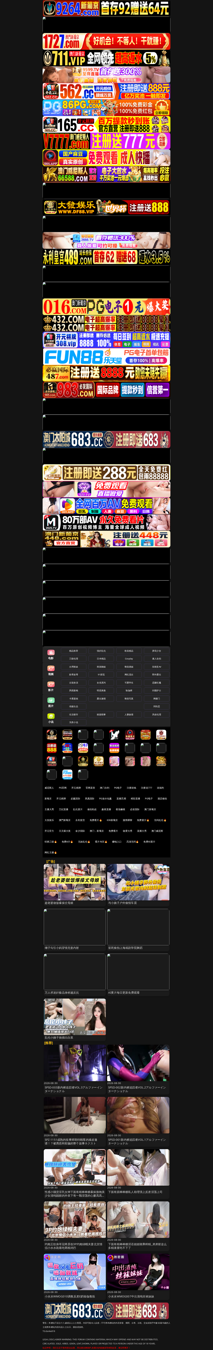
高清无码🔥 (132, 841)
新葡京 (48, 798)
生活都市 (73, 714)
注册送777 (146, 787)
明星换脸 (101, 690)
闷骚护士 (156, 690)
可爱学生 (129, 682)
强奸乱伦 (101, 650)
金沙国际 (80, 830)
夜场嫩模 (120, 809)
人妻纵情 (129, 714)
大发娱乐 (49, 820)
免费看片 (113, 830)
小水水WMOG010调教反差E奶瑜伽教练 (70, 1296)
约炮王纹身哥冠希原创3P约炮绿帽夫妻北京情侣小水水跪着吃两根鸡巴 (74, 1246)
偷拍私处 (92, 809)
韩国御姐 (101, 666)
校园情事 (101, 714)
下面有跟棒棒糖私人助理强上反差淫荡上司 (135, 1192)
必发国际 (135, 809)
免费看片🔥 (96, 820)
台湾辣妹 (73, 666)
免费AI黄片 (149, 841)
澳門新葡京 (65, 820)
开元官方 (49, 830)
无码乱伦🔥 (160, 820)
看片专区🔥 (101, 841)
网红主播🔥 (51, 852)
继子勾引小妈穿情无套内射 (62, 948)
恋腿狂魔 (156, 682)
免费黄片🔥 (143, 820)
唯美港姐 (129, 666)
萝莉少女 (156, 650)
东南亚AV (156, 666)
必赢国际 (75, 798)
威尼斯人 (49, 787)
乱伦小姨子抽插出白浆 (59, 1037)
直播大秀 (142, 830)
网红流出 (129, 674)
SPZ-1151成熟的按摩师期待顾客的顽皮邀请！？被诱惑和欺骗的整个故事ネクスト (71, 1141)
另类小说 (73, 722)
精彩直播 (135, 798)
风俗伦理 (156, 714)
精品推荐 (73, 650)
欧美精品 (129, 650)
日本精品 (101, 658)
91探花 (101, 674)
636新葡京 (112, 820)
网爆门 (156, 698)
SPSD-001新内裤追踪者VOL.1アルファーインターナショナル (137, 1141)
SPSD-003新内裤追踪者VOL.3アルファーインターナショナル (74, 1089)
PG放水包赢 (105, 798)
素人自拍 (156, 658)
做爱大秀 (127, 830)
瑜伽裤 (129, 690)
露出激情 (101, 698)
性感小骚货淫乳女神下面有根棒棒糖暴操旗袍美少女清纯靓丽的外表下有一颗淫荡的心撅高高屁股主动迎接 (75, 1195)
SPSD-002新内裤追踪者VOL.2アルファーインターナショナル (137, 1089)
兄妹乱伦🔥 (84, 841)
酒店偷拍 (162, 798)
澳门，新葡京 (97, 830)
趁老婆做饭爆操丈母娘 (59, 903)
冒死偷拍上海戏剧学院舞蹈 (125, 948)
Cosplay (129, 658)
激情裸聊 (127, 820)
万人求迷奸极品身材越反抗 (62, 992)
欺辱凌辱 (73, 674)
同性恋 (156, 706)
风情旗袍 (73, 690)
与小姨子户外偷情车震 (122, 903)
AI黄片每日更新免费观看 (124, 992)
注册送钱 (131, 787)
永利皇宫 (80, 820)
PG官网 (63, 787)
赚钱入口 (117, 841)
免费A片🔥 (67, 841)
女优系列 (101, 682)
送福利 (160, 787)
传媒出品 (73, 706)
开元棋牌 (76, 787)
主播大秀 (49, 809)
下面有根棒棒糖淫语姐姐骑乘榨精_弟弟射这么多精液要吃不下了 (137, 1246)
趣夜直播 (106, 809)
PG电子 (118, 787)
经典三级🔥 (51, 841)
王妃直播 (63, 809)
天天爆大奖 (65, 830)
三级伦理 (73, 658)
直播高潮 (121, 798)
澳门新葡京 (150, 809)
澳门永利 (104, 787)
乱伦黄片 (78, 809)
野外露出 (156, 674)
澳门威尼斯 (157, 830)
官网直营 (90, 787)
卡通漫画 (73, 698)
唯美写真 (129, 698)
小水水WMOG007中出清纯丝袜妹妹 (131, 1296)
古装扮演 (73, 682)
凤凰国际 (90, 798)
